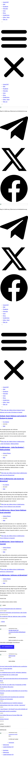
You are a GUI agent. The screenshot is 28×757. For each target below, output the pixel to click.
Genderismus (6, 15)
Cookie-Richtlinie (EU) (8, 747)
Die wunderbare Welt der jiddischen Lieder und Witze (13, 616)
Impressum (11, 742)
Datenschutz (6, 744)
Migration (5, 8)
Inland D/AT (6, 2)
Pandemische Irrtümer (13, 734)
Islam (4, 11)
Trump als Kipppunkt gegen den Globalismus (10, 608)
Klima (4, 13)
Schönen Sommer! (4, 719)
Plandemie (5, 6)
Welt (4, 4)
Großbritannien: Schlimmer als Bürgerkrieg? (13, 575)
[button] (3, 21)
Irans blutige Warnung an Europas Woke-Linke (11, 715)
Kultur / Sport (6, 17)
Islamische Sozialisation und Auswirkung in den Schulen (13, 612)
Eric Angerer (6, 422)
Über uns (5, 19)
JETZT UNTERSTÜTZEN (7, 646)
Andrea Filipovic (7, 453)
